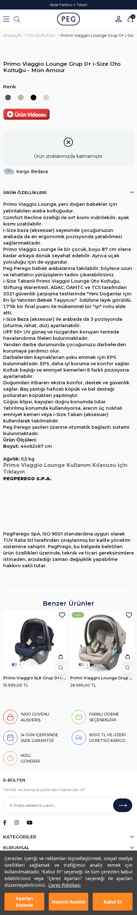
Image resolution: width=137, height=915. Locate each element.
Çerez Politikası (64, 885)
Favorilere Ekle (62, 615)
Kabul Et (113, 902)
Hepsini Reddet (68, 902)
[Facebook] (4, 822)
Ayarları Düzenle (24, 901)
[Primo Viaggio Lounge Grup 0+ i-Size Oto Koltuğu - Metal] (8, 97)
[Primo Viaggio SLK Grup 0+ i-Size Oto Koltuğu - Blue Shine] (35, 642)
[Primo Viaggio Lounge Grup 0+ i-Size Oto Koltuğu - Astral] (46, 97)
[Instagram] (16, 822)
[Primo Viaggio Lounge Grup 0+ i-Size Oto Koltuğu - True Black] (33, 97)
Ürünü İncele (60, 667)
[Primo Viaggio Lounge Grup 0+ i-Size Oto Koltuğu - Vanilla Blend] (20, 97)
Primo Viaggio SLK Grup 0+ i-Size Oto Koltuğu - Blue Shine (35, 678)
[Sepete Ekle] (60, 656)
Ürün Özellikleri (25, 192)
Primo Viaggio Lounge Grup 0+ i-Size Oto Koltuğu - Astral (102, 678)
